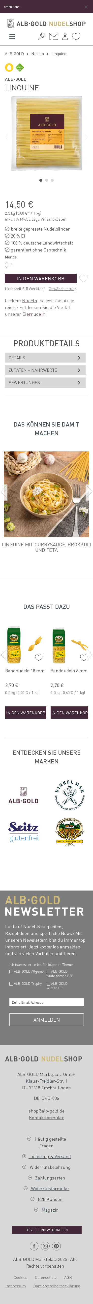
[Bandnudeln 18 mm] (25, 644)
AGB (68, 1277)
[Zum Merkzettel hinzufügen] (83, 278)
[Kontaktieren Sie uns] (54, 37)
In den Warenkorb (40, 278)
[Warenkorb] (84, 35)
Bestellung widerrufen (47, 1230)
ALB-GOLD (16, 79)
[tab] (45, 358)
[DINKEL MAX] (70, 795)
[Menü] (12, 37)
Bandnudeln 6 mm (69, 670)
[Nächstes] (86, 137)
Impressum (15, 1285)
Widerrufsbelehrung (50, 1167)
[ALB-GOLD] (23, 795)
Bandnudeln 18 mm (25, 670)
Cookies (20, 1277)
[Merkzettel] (76, 37)
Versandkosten (53, 219)
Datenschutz (46, 1277)
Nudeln (29, 300)
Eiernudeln (33, 314)
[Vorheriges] (6, 137)
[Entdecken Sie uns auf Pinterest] (56, 1248)
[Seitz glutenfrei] (23, 832)
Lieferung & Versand (50, 1156)
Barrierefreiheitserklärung (56, 1285)
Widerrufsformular (49, 1188)
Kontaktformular (46, 1117)
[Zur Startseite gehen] (46, 23)
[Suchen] (41, 37)
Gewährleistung (62, 288)
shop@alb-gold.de (46, 1111)
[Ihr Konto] (65, 37)
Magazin (50, 1210)
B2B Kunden (49, 1199)
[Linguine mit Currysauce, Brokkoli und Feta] (46, 494)
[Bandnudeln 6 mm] (71, 644)
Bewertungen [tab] (24, 382)
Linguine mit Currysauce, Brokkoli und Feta (46, 547)
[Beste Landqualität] (70, 832)
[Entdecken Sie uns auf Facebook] (34, 1248)
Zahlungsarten (49, 1177)
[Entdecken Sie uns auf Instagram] (45, 1248)
